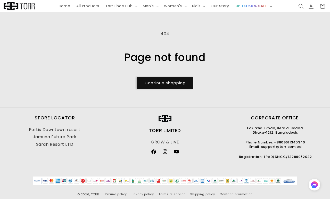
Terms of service (172, 194)
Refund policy (116, 194)
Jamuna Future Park (55, 137)
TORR (95, 194)
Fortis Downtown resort (54, 130)
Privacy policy (143, 194)
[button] (121, 6)
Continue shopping (165, 83)
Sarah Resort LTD (54, 144)
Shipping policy (202, 194)
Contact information (236, 194)
